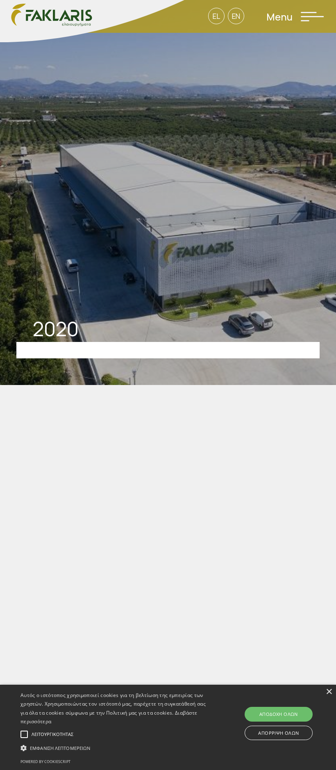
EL (216, 16)
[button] (116, 748)
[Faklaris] (92, 22)
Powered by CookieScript (45, 761)
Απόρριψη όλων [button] (278, 733)
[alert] (168, 727)
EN (236, 16)
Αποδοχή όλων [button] (278, 714)
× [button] (329, 692)
